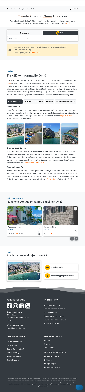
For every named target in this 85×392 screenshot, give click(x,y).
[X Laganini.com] (27, 306)
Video (50, 101)
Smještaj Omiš (15, 101)
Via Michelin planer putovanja (55, 320)
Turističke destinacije (14, 342)
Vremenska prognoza (66, 101)
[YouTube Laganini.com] (21, 306)
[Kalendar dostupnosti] (39, 234)
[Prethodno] (11, 215)
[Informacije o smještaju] (39, 230)
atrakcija (24, 33)
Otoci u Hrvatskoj (13, 360)
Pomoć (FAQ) (49, 348)
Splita (9, 83)
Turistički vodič (15, 9)
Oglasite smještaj (52, 356)
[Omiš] (15, 133)
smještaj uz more (66, 116)
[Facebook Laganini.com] (9, 306)
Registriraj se (51, 364)
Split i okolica (25, 9)
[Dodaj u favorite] (39, 208)
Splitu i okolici (52, 179)
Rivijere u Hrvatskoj (14, 356)
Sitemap (22, 328)
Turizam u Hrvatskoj (51, 323)
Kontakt (47, 340)
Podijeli (74, 9)
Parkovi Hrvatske (50, 312)
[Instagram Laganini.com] (15, 306)
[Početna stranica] (8, 9)
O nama (47, 344)
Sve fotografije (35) (35, 101)
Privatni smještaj (13, 353)
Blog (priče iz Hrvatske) (15, 349)
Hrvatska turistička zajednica (54, 309)
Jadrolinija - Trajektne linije (54, 316)
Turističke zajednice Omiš (34, 163)
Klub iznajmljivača (53, 367)
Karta (62, 33)
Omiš (68, 23)
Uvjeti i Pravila (12, 328)
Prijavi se (48, 360)
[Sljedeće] (38, 215)
